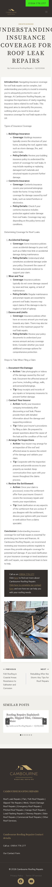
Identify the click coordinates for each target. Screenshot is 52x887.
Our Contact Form (11, 853)
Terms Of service (34, 875)
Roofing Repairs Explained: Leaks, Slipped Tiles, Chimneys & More (25, 718)
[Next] (44, 721)
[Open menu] (46, 12)
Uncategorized (25, 24)
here (16, 577)
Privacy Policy (16, 875)
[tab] (20, 735)
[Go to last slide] (7, 721)
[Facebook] (21, 881)
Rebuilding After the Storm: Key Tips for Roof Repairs (39, 675)
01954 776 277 (37, 3)
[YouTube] (31, 881)
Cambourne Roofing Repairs (21, 68)
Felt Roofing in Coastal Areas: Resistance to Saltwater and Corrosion (10, 679)
